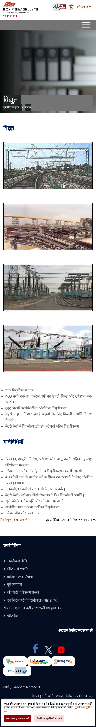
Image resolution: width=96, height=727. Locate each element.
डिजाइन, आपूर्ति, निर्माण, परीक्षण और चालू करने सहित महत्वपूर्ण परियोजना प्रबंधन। (49, 462)
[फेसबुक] (35, 648)
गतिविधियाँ (13, 441)
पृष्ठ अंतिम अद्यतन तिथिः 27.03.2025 (71, 520)
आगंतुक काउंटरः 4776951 (21, 687)
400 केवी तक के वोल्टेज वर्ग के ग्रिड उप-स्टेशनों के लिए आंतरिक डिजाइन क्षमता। (49, 480)
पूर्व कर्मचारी (14, 584)
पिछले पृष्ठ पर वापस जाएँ (13, 520)
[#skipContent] (62, 6)
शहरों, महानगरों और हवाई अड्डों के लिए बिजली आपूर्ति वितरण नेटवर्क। (49, 417)
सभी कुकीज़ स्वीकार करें (17, 718)
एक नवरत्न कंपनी (10, 15)
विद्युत (10, 99)
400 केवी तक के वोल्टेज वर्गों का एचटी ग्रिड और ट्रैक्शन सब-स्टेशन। (49, 399)
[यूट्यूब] (61, 650)
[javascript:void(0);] (71, 6)
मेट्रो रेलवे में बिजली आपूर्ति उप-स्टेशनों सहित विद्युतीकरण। (43, 426)
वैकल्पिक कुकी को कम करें (49, 718)
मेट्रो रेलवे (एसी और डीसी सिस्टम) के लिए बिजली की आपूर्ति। (45, 495)
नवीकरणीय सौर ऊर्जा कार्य (22, 513)
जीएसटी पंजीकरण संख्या (23, 592)
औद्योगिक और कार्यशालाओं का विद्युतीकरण (32, 507)
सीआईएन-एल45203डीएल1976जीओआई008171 (33, 608)
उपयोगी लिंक (12, 545)
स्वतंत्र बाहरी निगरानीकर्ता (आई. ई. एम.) (32, 600)
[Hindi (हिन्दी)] (57, 7)
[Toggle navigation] (87, 25)
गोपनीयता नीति (17, 561)
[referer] (17, 671)
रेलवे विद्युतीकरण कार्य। (20, 390)
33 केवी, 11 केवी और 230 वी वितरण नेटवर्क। (35, 489)
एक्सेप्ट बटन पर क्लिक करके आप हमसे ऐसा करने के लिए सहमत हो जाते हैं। (48, 707)
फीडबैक (12, 615)
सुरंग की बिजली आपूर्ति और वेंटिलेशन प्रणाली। (35, 501)
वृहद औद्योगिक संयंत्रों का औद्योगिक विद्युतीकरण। (37, 408)
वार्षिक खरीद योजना (20, 576)
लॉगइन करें (83, 6)
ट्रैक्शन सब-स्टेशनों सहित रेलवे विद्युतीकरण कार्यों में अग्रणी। (44, 471)
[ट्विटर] (48, 650)
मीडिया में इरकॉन (18, 568)
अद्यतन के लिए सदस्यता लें (75, 630)
